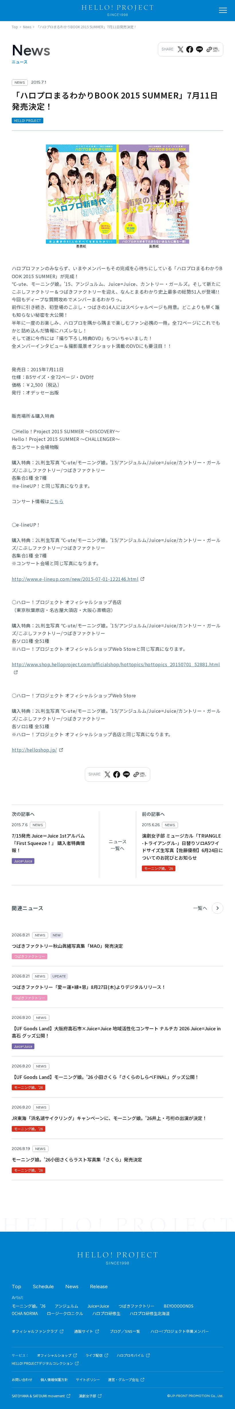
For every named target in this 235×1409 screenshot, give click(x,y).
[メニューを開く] (223, 10)
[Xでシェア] (180, 49)
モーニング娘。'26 (29, 1306)
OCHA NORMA (25, 1313)
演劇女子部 (87, 1396)
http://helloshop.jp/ (34, 749)
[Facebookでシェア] (189, 49)
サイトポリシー (88, 1379)
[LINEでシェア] (199, 49)
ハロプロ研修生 (106, 1313)
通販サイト (83, 1331)
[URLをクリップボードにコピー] (213, 49)
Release (99, 1286)
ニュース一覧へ (118, 845)
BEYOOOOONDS (178, 1306)
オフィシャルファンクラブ (35, 1331)
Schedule (43, 1286)
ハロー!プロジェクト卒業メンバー (179, 1331)
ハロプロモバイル (130, 1355)
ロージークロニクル (65, 1313)
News (72, 1286)
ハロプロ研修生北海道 (150, 1313)
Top (16, 1286)
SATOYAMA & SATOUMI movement (38, 1396)
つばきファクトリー (136, 1306)
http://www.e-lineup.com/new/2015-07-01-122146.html (75, 578)
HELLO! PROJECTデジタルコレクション (42, 1363)
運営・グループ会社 (123, 1379)
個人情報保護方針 (54, 1379)
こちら (57, 501)
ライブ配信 (94, 1355)
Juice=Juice (98, 1306)
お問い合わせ (22, 1379)
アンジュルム (66, 1306)
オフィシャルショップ (54, 1355)
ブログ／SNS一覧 (125, 1331)
